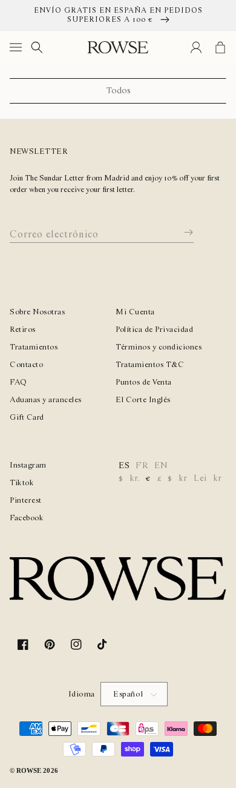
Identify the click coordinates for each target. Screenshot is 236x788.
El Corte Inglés (143, 400)
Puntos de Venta (144, 382)
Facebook (27, 518)
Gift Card (27, 417)
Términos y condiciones (159, 347)
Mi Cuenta (135, 312)
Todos (118, 90)
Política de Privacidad (154, 329)
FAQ (18, 382)
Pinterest (26, 500)
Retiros (23, 329)
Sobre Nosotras (37, 312)
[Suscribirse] (179, 232)
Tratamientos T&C (150, 364)
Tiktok (22, 483)
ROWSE (28, 770)
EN (161, 466)
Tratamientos (33, 347)
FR (142, 466)
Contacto (26, 364)
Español (128, 694)
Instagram (28, 465)
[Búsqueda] (37, 47)
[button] (18, 47)
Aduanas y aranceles (46, 400)
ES (124, 466)
